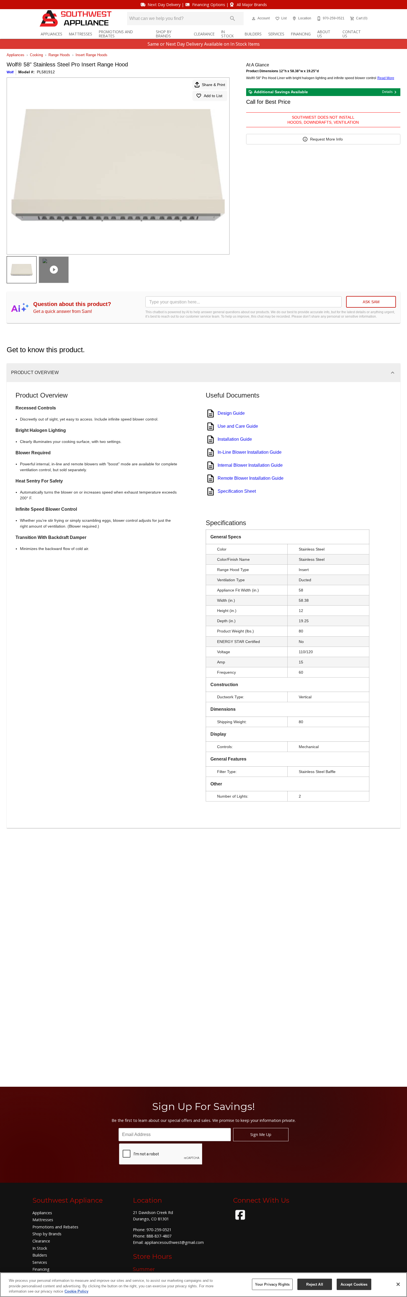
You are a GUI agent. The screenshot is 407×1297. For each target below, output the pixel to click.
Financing (301, 34)
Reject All (314, 1284)
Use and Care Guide (238, 426)
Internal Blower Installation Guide (250, 465)
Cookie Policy (76, 1291)
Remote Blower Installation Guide (251, 478)
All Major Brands (252, 4)
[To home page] (76, 18)
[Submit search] (232, 19)
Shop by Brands (163, 34)
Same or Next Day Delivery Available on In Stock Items (204, 44)
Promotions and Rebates (116, 34)
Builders (253, 34)
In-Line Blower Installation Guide (250, 452)
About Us (323, 34)
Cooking (36, 55)
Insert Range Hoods (91, 55)
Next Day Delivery (164, 4)
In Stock (227, 34)
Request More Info (326, 139)
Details (387, 92)
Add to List (213, 96)
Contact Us (351, 34)
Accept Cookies (354, 1284)
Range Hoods (59, 55)
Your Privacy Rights (272, 1284)
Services (276, 34)
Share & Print (213, 84)
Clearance (204, 34)
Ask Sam (371, 302)
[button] (253, 18)
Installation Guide (235, 439)
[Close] (398, 1284)
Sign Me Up (260, 1134)
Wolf (10, 72)
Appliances (51, 34)
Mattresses (80, 34)
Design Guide (231, 413)
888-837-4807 (158, 1236)
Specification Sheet (237, 491)
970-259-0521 (158, 1229)
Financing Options (208, 4)
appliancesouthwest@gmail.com (174, 1242)
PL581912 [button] (46, 72)
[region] (203, 1284)
